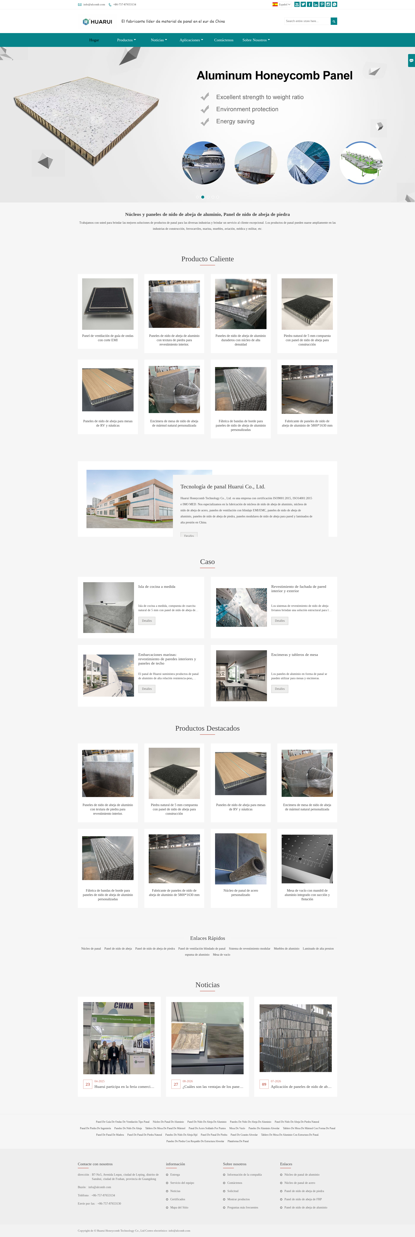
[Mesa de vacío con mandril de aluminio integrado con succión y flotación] (307, 859)
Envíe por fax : (87, 1203)
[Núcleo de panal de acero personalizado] (241, 859)
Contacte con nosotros (95, 1164)
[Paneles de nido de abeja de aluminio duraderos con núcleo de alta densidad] (241, 304)
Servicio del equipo (182, 1182)
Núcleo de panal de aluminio (301, 1174)
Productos (125, 40)
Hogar (94, 40)
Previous (8, 127)
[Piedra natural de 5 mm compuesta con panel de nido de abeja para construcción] (307, 304)
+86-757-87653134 (124, 4)
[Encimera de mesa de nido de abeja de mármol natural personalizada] (174, 389)
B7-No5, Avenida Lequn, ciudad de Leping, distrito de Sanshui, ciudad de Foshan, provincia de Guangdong (125, 1177)
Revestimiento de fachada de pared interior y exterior (298, 588)
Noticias (157, 40)
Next (407, 127)
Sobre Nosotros (255, 40)
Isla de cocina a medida (156, 586)
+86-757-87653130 (109, 1203)
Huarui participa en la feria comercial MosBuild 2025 (136, 1086)
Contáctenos (223, 40)
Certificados (177, 1199)
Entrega (175, 1174)
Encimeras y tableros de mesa (294, 654)
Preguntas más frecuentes (242, 1207)
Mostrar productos (238, 1199)
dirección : (84, 1174)
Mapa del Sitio (179, 1207)
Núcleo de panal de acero (299, 1182)
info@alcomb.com (94, 4)
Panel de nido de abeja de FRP (303, 1199)
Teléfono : (84, 1195)
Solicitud (232, 1191)
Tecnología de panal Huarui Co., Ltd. (222, 486)
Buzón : (82, 1187)
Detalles (189, 536)
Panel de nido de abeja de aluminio (305, 1207)
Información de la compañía (244, 1174)
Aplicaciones (190, 40)
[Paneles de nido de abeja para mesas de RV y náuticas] (108, 389)
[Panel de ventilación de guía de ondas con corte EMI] (108, 304)
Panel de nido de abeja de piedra (304, 1191)
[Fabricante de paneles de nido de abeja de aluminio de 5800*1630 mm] (307, 389)
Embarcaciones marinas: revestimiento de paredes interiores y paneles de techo (167, 658)
